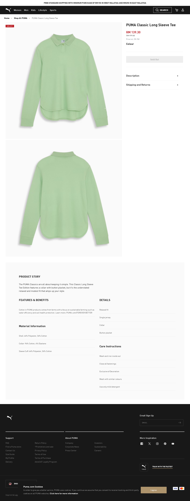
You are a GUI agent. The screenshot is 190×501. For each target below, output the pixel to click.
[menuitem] (17, 10)
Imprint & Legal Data (14, 495)
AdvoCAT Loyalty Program (46, 462)
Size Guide (10, 454)
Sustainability (100, 446)
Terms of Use (40, 454)
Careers (97, 450)
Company (69, 443)
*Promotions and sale (44, 446)
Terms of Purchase (43, 458)
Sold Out (154, 59)
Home (6, 18)
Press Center (71, 450)
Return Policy (40, 443)
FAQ (7, 443)
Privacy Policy (41, 450)
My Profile (10, 458)
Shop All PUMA (20, 18)
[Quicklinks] (183, 10)
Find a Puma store (13, 446)
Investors (98, 443)
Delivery (9, 462)
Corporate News (72, 446)
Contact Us (10, 450)
